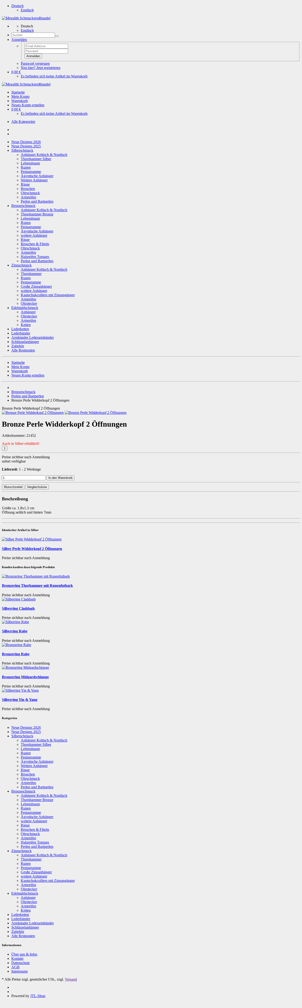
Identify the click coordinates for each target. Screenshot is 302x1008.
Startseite (18, 92)
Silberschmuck (22, 150)
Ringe (25, 184)
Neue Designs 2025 (26, 146)
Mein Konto (20, 96)
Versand (71, 979)
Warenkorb (19, 101)
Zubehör (17, 346)
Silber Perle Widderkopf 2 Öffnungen (32, 549)
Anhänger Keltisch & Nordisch (44, 155)
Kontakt (17, 959)
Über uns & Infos (24, 954)
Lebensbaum (30, 163)
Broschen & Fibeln (35, 244)
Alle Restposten (23, 350)
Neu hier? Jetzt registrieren (40, 68)
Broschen (28, 189)
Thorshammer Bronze (37, 214)
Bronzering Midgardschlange (25, 677)
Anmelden (33, 56)
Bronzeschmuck (23, 206)
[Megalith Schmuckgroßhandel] (26, 18)
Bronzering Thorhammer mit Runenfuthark (37, 585)
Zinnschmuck (21, 265)
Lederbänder (20, 333)
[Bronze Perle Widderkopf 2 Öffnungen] (33, 413)
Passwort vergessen (35, 63)
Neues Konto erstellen (27, 105)
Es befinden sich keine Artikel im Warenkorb (54, 76)
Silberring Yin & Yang (19, 700)
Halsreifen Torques (35, 257)
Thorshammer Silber (36, 159)
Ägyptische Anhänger (37, 176)
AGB (15, 967)
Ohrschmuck (30, 193)
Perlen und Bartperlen (37, 201)
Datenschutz (20, 963)
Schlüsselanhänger (25, 342)
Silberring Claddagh (18, 608)
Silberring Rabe (14, 631)
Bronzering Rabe (15, 654)
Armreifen (28, 197)
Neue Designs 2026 (26, 142)
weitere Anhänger (34, 235)
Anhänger (28, 312)
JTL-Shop (37, 996)
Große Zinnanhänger (36, 286)
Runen (26, 167)
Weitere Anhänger (34, 180)
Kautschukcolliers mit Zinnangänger (48, 295)
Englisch (27, 10)
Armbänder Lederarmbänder (32, 337)
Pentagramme (31, 172)
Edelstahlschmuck (24, 308)
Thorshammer (31, 274)
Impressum (19, 971)
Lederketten (20, 329)
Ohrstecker (29, 303)
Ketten (26, 325)
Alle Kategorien (23, 122)
